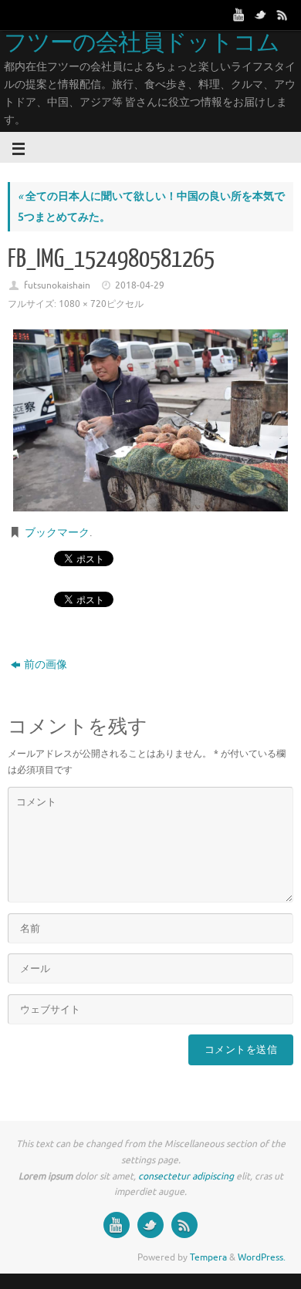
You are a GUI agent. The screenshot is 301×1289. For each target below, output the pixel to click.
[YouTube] (239, 14)
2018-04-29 (139, 285)
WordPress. (262, 1257)
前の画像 (45, 664)
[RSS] (282, 14)
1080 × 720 (83, 304)
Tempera (208, 1257)
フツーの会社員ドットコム (141, 43)
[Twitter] (261, 14)
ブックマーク (57, 532)
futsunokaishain (57, 285)
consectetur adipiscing (186, 1176)
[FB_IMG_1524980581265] (150, 420)
